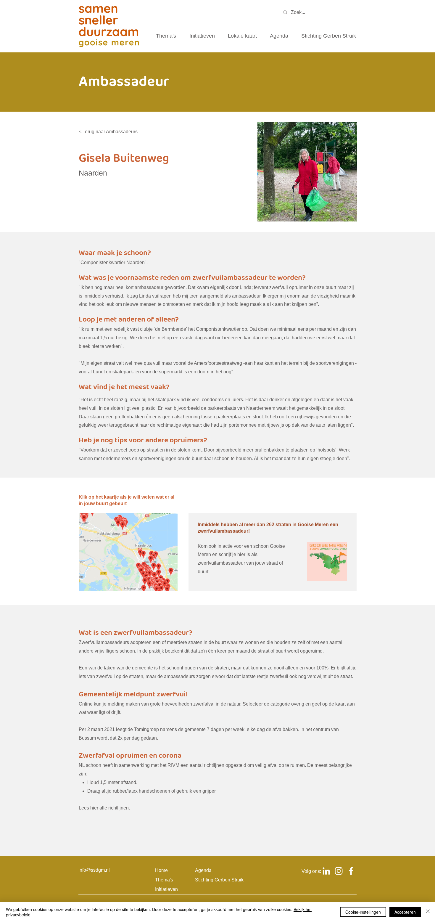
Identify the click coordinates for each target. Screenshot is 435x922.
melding (116, 703)
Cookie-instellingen (363, 912)
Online (86, 703)
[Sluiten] (427, 912)
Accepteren (405, 912)
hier (94, 807)
